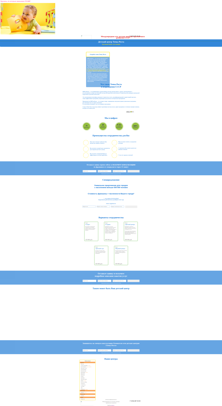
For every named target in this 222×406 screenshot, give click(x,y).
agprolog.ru (112, 405)
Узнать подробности (91, 242)
